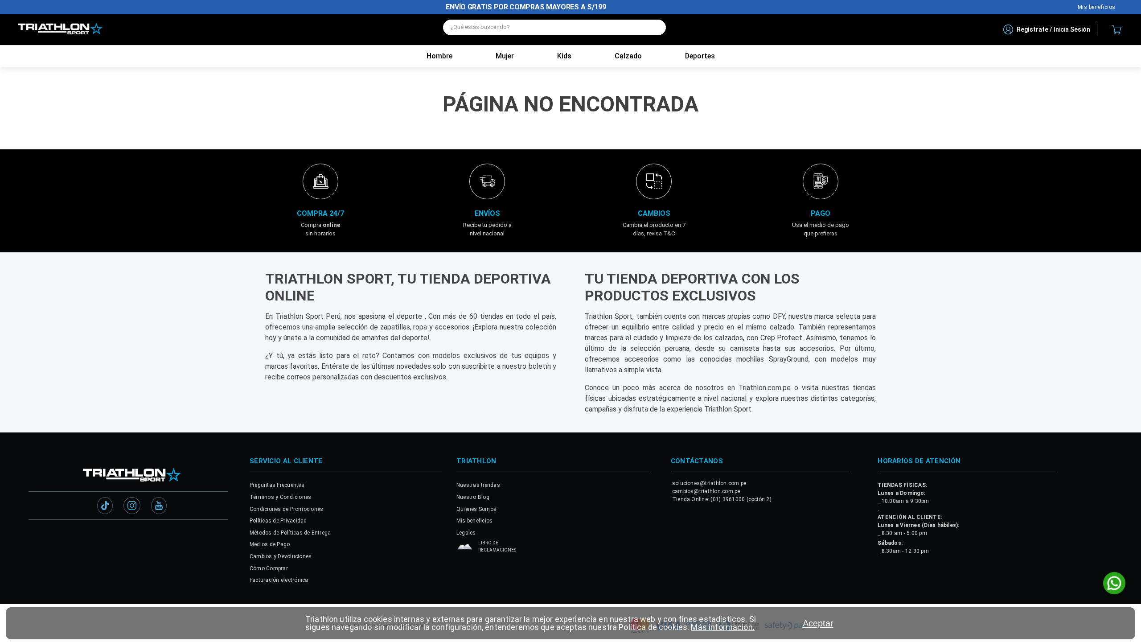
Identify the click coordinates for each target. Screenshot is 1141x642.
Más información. (722, 627)
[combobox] (554, 30)
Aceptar (818, 623)
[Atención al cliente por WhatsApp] (1114, 584)
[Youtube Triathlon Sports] (159, 506)
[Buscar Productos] (654, 27)
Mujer (505, 56)
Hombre (439, 56)
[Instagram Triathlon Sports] (131, 506)
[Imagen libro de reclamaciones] (464, 549)
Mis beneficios (1097, 7)
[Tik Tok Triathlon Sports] (105, 506)
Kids (564, 56)
